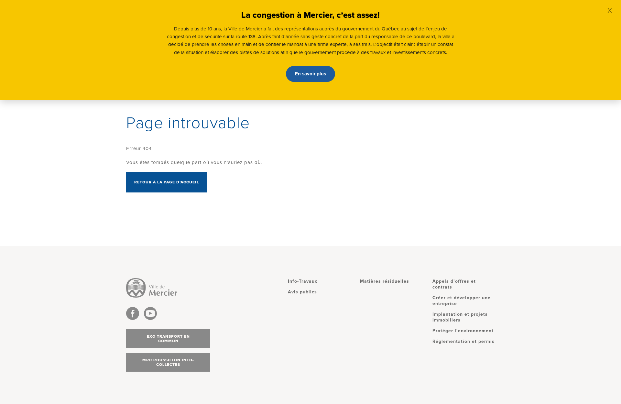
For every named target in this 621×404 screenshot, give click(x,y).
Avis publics (302, 292)
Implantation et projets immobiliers (460, 317)
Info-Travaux (302, 281)
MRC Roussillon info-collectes (168, 362)
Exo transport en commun (168, 338)
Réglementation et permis (463, 341)
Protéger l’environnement (463, 330)
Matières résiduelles (384, 281)
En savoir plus (310, 74)
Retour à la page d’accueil (166, 182)
